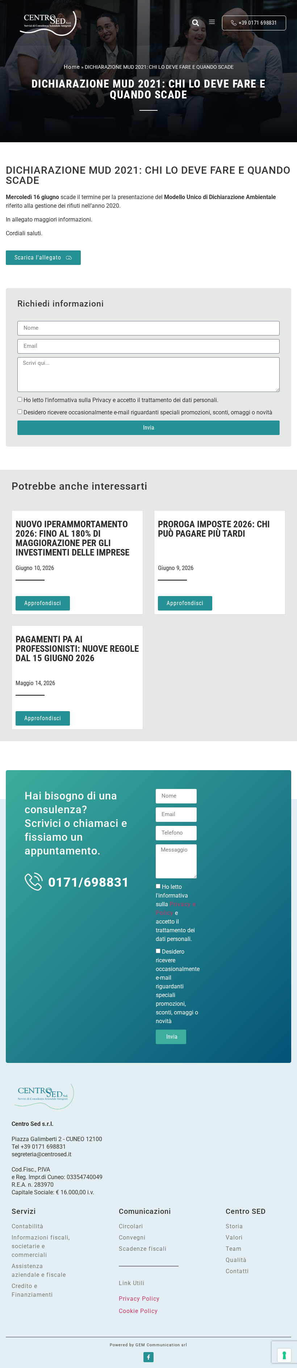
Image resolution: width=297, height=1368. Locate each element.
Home (72, 67)
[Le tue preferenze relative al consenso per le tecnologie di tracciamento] (284, 1355)
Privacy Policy (139, 1298)
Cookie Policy (138, 1311)
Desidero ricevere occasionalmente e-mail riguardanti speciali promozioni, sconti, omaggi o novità (148, 412)
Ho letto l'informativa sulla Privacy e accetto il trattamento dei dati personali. (121, 399)
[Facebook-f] (148, 1357)
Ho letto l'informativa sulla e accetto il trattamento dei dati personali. (176, 912)
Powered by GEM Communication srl (148, 1345)
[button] (195, 23)
